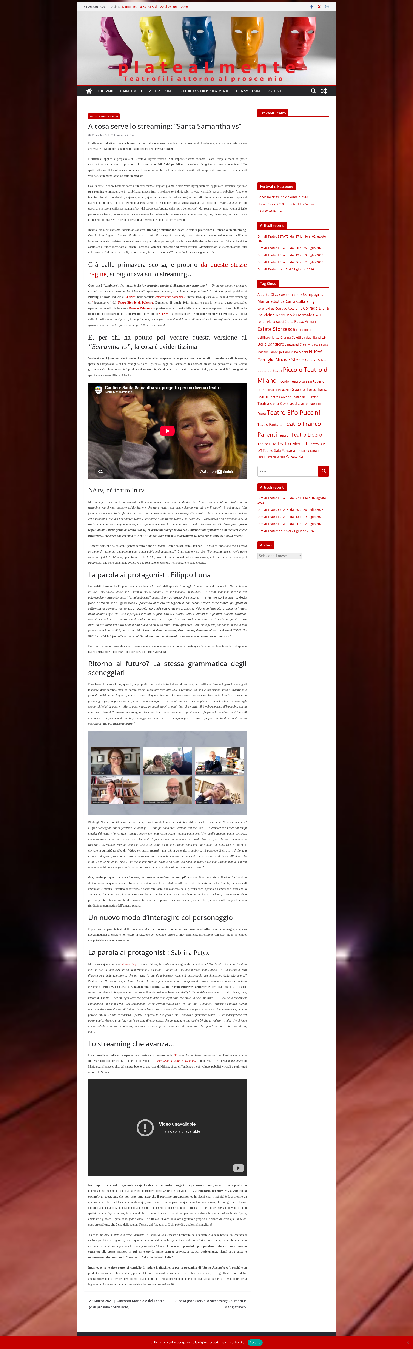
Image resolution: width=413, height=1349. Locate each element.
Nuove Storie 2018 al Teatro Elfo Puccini (286, 204)
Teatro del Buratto (305, 397)
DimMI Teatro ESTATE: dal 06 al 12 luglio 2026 (290, 262)
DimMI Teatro (131, 91)
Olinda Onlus (315, 360)
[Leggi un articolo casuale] (324, 91)
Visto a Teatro (161, 91)
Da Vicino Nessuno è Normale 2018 (282, 197)
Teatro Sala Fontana (279, 450)
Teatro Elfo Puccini (293, 412)
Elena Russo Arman (300, 321)
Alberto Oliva (267, 294)
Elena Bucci (275, 322)
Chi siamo (105, 91)
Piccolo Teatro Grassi (294, 381)
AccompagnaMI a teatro (104, 116)
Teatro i (284, 435)
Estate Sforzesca (276, 329)
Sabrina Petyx (129, 964)
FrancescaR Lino (124, 135)
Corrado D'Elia (316, 308)
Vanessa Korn (295, 456)
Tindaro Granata (308, 451)
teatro (262, 396)
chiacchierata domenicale (170, 297)
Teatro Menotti (292, 443)
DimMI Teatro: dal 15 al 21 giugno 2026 (285, 269)
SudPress (130, 297)
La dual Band (311, 338)
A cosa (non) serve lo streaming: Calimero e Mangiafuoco (210, 1303)
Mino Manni (299, 352)
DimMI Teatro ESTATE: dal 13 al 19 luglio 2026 (290, 255)
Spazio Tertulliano (309, 389)
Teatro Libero (306, 434)
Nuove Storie (290, 360)
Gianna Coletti (290, 338)
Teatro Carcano (280, 397)
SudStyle (164, 313)
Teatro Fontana (269, 424)
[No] (407, 1342)
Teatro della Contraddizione (282, 403)
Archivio (275, 91)
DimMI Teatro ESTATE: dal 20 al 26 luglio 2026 (290, 248)
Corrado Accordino (288, 308)
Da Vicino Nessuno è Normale (284, 315)
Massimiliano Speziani (273, 352)
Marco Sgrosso (319, 344)
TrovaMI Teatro (249, 91)
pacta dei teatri (269, 370)
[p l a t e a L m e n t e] (206, 14)
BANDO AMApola (269, 211)
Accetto (255, 1342)
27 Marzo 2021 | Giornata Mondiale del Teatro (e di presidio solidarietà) (127, 1303)
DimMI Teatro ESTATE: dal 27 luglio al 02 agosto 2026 (160, 7)
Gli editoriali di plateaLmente (204, 91)
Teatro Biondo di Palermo (135, 302)
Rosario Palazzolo (278, 390)
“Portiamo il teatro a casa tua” (177, 1060)
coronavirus (265, 308)
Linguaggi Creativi (298, 344)
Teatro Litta (266, 443)
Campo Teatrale (290, 295)
